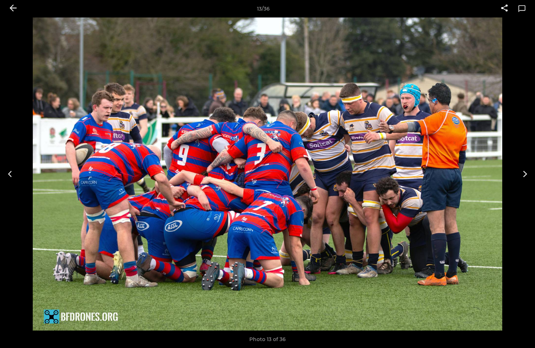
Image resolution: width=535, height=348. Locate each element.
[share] (504, 9)
